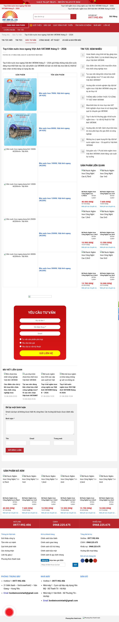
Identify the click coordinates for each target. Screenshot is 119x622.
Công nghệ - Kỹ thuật (49, 40)
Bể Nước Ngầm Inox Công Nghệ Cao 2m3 (107, 233)
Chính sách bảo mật (49, 551)
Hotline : (89, 538)
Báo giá (47, 25)
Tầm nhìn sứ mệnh (83, 25)
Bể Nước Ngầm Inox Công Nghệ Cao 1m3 (107, 192)
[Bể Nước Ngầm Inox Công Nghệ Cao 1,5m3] (90, 219)
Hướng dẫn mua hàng (89, 551)
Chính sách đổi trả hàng (50, 546)
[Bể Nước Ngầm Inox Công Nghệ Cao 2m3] (108, 219)
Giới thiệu (37, 25)
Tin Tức (18, 40)
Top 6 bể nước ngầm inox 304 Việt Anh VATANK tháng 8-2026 (91, 9)
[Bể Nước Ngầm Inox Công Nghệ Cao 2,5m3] (90, 260)
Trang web (58, 439)
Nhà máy (97, 25)
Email (32, 439)
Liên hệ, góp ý (6, 555)
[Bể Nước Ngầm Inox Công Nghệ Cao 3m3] (108, 260)
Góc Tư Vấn (17, 35)
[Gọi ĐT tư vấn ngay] (115, 304)
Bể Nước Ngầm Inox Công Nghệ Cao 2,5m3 (90, 274)
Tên (7, 439)
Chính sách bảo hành (49, 538)
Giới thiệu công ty (8, 538)
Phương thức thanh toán (10, 559)
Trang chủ (6, 35)
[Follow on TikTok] (87, 561)
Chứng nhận (9, 30)
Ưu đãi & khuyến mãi (71, 40)
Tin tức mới (7, 40)
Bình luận (10, 419)
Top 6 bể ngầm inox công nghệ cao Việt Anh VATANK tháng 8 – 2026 (87, 6)
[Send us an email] (91, 561)
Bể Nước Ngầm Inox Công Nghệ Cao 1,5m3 (90, 233)
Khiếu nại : (90, 546)
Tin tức (20, 30)
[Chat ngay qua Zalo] (115, 317)
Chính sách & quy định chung (52, 555)
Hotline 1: (14, 581)
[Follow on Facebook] (82, 561)
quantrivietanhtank (34, 55)
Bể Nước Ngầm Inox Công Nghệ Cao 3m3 (107, 274)
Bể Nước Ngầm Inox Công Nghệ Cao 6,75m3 (89, 193)
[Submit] (73, 16)
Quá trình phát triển (63, 25)
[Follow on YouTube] (95, 561)
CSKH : (89, 542)
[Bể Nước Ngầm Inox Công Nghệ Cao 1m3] (108, 178)
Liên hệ (107, 25)
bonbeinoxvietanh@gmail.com (23, 593)
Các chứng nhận (7, 551)
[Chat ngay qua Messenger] (115, 311)
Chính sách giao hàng (49, 542)
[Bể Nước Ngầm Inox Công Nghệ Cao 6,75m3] (90, 178)
